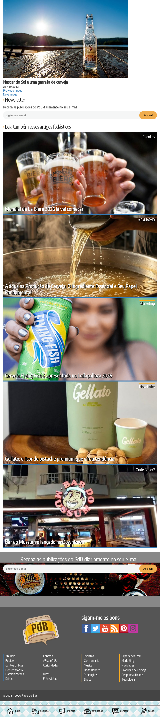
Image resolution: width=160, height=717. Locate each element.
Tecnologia (128, 679)
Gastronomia (91, 661)
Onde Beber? (145, 469)
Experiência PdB (131, 656)
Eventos (149, 136)
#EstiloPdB (146, 219)
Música (88, 665)
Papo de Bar (80, 5)
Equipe (9, 661)
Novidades (147, 386)
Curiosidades (51, 665)
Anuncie (10, 656)
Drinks (9, 679)
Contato (48, 656)
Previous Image (12, 90)
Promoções (91, 675)
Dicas (46, 674)
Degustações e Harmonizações (14, 672)
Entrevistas (50, 679)
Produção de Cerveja (134, 670)
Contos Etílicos (14, 665)
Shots (87, 679)
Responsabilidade (132, 675)
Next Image (10, 94)
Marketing (147, 303)
